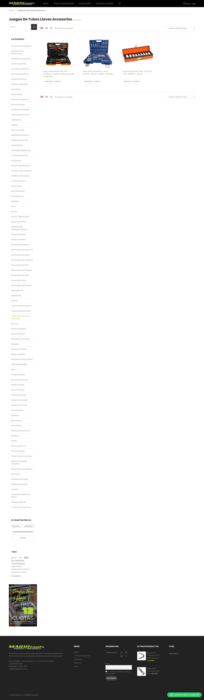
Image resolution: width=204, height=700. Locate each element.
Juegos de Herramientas (20, 311)
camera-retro (126, 652)
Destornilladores (17, 196)
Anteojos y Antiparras (19, 84)
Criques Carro (16, 186)
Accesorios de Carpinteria (21, 46)
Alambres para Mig (18, 64)
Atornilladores (16, 94)
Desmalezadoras (18, 191)
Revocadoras (16, 420)
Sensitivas (15, 436)
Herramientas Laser (18, 280)
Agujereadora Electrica (19, 572)
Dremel (14, 211)
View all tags (16, 576)
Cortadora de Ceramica (20, 166)
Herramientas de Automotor (22, 250)
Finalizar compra (104, 3)
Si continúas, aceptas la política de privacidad (118, 673)
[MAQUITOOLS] (22, 2)
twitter (121, 656)
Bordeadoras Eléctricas (20, 110)
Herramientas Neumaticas (21, 285)
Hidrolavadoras (17, 290)
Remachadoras (17, 410)
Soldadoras (15, 474)
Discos (13, 206)
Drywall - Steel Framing (20, 216)
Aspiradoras (16, 89)
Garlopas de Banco (18, 239)
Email (107, 664)
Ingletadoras (16, 295)
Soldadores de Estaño (19, 479)
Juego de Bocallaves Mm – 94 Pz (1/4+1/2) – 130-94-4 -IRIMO (97, 72)
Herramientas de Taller (20, 275)
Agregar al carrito (53, 81)
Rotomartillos (16, 425)
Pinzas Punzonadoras (19, 380)
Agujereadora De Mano (20, 569)
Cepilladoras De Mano (19, 140)
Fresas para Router (18, 234)
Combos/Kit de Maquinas (21, 150)
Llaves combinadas (18, 329)
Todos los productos (82, 656)
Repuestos (15, 415)
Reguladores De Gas (19, 405)
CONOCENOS (85, 3)
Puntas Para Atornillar (19, 400)
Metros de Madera (18, 354)
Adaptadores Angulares (20, 59)
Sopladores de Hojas (19, 484)
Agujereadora (16, 566)
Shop (76, 666)
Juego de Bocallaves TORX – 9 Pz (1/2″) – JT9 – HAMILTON (137, 72)
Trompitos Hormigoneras (21, 507)
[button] (184, 694)
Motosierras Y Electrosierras (22, 359)
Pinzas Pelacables (18, 375)
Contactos (78, 659)
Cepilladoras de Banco (20, 135)
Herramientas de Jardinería (22, 260)
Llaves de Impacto (18, 334)
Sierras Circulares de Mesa (21, 456)
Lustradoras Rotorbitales (20, 339)
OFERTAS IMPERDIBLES (63, 3)
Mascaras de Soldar (19, 349)
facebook (121, 652)
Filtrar (23, 538)
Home (11, 10)
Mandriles (15, 344)
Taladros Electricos (18, 502)
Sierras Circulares (18, 451)
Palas (13, 369)
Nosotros (77, 663)
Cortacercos (16, 160)
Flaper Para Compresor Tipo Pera (153, 671)
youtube (126, 656)
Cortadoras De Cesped (20, 176)
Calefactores (16, 120)
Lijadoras (14, 324)
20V (26, 557)
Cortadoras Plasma (18, 181)
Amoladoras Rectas (19, 79)
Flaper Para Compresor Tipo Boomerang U (153, 657)
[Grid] (41, 28)
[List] (46, 28)
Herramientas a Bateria (20, 244)
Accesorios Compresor (18, 562)
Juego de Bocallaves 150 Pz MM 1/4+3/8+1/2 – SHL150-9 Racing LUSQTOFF (58, 74)
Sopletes (14, 489)
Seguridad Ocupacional (20, 431)
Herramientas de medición (21, 270)
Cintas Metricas (17, 145)
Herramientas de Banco (20, 255)
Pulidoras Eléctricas (18, 395)
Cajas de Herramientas (20, 115)
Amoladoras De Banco (20, 74)
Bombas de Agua (18, 104)
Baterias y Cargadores (20, 99)
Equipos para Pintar (18, 222)
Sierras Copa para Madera (21, 469)
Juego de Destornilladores (21, 306)
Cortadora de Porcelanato (21, 171)
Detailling (14, 201)
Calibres (14, 125)
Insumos (14, 301)
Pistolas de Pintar (17, 385)
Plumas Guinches (17, 390)
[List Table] (51, 28)
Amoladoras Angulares (20, 69)
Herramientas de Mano (20, 265)
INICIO (46, 3)
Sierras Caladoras (18, 446)
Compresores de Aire (19, 155)
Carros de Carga (17, 130)
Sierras (14, 441)
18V (20, 558)
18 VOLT (14, 558)
